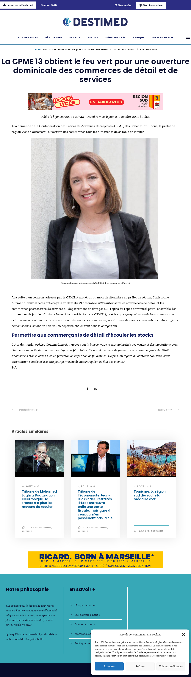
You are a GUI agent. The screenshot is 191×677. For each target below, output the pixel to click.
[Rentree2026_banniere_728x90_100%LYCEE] (95, 101)
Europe (92, 37)
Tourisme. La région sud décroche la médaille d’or (150, 495)
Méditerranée (115, 37)
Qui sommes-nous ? (87, 614)
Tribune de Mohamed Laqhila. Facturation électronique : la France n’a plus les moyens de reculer (39, 499)
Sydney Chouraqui (17, 634)
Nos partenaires (85, 605)
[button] (183, 634)
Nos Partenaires (153, 5)
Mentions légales (85, 633)
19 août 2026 (86, 486)
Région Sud (53, 37)
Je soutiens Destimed (20, 5)
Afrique (139, 37)
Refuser (140, 666)
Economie (45, 527)
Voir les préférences (171, 666)
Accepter (109, 666)
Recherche (124, 5)
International (163, 37)
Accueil (38, 49)
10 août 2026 (142, 486)
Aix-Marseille (27, 37)
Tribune (27, 531)
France (74, 37)
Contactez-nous (85, 624)
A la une (32, 527)
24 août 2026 (30, 486)
